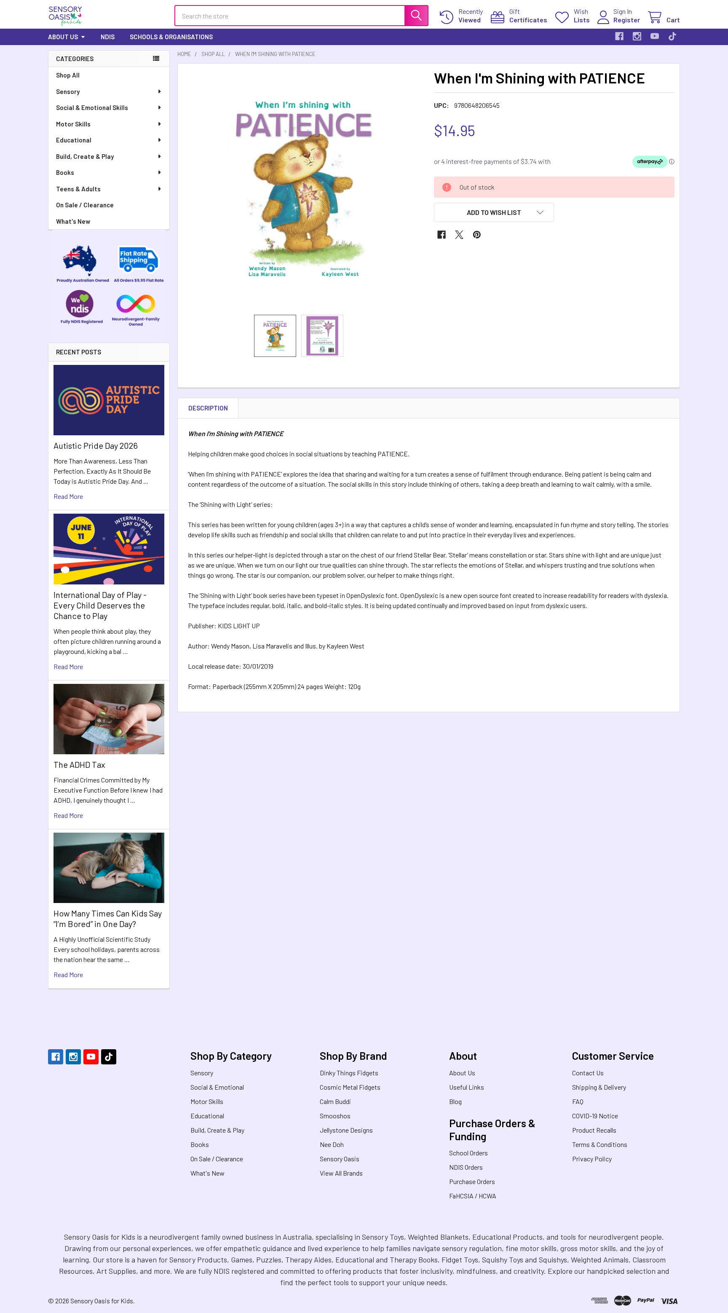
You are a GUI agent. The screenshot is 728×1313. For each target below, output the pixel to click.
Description (208, 408)
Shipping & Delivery (599, 1087)
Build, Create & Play (85, 156)
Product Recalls (594, 1130)
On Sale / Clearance (85, 205)
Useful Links (466, 1087)
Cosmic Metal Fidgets (350, 1087)
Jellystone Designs (346, 1130)
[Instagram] (637, 36)
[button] (494, 212)
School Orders (468, 1153)
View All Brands (341, 1173)
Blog (455, 1101)
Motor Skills (73, 124)
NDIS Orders (466, 1167)
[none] (303, 189)
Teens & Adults (78, 189)
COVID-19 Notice (595, 1116)
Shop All (68, 75)
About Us (63, 36)
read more (68, 496)
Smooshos (335, 1116)
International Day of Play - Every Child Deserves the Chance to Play (100, 605)
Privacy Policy (592, 1159)
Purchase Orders (472, 1181)
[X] (459, 234)
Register (626, 20)
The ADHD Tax (79, 764)
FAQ (577, 1101)
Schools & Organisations (171, 36)
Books (65, 172)
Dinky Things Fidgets (349, 1073)
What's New (73, 221)
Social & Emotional (217, 1087)
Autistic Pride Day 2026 (96, 445)
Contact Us (588, 1073)
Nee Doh (332, 1144)
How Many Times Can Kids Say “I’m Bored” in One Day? (108, 918)
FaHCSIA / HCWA (472, 1196)
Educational (73, 140)
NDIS (108, 36)
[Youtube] (654, 36)
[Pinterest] (476, 234)
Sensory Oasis (339, 1159)
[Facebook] (619, 36)
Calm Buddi (335, 1101)
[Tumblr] (672, 36)
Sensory (68, 91)
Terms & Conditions (599, 1144)
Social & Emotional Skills (92, 107)
